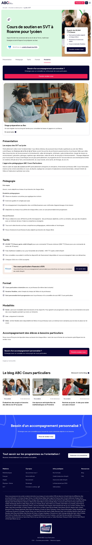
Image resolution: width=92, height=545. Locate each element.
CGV (33, 540)
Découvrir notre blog (79, 373)
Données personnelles (42, 540)
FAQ (82, 476)
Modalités (47, 59)
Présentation (7, 59)
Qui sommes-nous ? (31, 473)
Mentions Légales (55, 540)
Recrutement (29, 480)
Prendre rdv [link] (80, 3)
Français (5, 476)
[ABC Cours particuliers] (7, 2)
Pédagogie (19, 59)
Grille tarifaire (56, 487)
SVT (4, 487)
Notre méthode (30, 476)
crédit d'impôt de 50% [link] (29, 47)
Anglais (5, 480)
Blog (82, 473)
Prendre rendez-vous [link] (46, 76)
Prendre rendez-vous (78, 352)
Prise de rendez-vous (46, 436)
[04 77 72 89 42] (86, 2)
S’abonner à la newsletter (78, 455)
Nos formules (57, 473)
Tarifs (29, 59)
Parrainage (29, 483)
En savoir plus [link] (81, 269)
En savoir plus (9, 132)
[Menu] (90, 3)
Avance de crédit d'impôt (60, 480)
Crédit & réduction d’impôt (60, 476)
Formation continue (31, 487)
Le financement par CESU (60, 483)
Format (37, 59)
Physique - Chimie (8, 483)
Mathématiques (7, 473)
